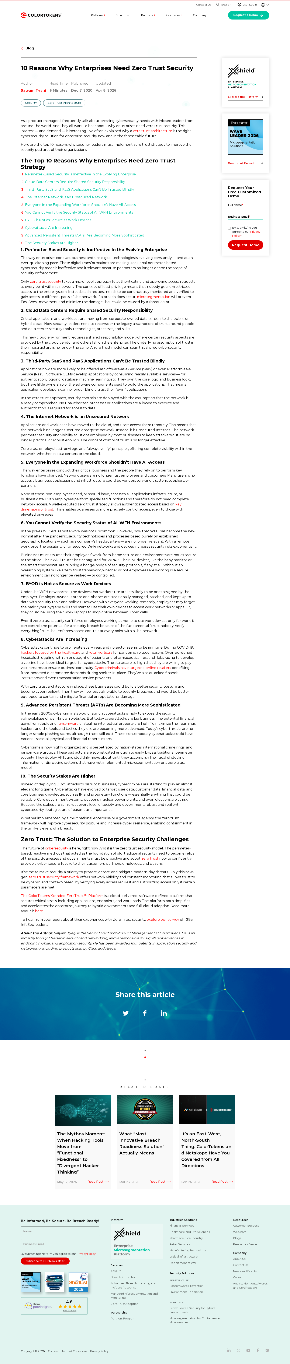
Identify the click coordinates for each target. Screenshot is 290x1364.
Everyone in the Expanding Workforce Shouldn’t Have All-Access (80, 205)
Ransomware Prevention (186, 1285)
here (39, 911)
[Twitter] (238, 1350)
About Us (239, 1258)
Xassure (116, 1271)
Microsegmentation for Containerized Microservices (195, 1320)
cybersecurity (56, 848)
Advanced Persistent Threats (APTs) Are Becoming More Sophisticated (84, 235)
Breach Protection (124, 1277)
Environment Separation (186, 1292)
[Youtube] (248, 1350)
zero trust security (45, 282)
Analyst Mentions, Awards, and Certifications (250, 1285)
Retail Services (179, 1244)
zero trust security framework (53, 877)
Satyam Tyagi (33, 90)
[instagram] (267, 1350)
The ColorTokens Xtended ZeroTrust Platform (62, 896)
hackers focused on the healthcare (50, 653)
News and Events (244, 1271)
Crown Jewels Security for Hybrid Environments (192, 1310)
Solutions (123, 15)
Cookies (53, 1351)
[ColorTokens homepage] (41, 15)
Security (31, 102)
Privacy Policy (86, 1253)
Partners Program (123, 1318)
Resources (174, 15)
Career (238, 1277)
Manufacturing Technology (187, 1250)
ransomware (68, 724)
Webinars (239, 1231)
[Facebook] (258, 1350)
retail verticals (100, 653)
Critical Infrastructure (183, 1256)
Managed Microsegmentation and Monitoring (134, 1295)
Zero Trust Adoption (124, 1303)
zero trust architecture (152, 131)
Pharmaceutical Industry (186, 1238)
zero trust (149, 858)
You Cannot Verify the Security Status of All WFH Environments (79, 212)
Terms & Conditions (74, 1351)
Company (201, 15)
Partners (148, 15)
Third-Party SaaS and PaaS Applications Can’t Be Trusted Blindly (79, 189)
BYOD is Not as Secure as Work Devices (58, 220)
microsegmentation (153, 297)
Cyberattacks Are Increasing (49, 228)
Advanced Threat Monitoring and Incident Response (133, 1285)
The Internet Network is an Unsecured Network (66, 197)
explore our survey (163, 920)
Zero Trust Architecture (64, 102)
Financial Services (181, 1225)
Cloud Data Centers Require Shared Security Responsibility (75, 182)
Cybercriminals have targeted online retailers (132, 668)
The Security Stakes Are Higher (51, 243)
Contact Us (203, 4)
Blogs (237, 1238)
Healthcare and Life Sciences (189, 1231)
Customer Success (246, 1225)
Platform (98, 15)
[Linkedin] (229, 1350)
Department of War (182, 1262)
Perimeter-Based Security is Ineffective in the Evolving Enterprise (80, 174)
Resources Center (245, 1244)
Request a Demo (246, 15)
